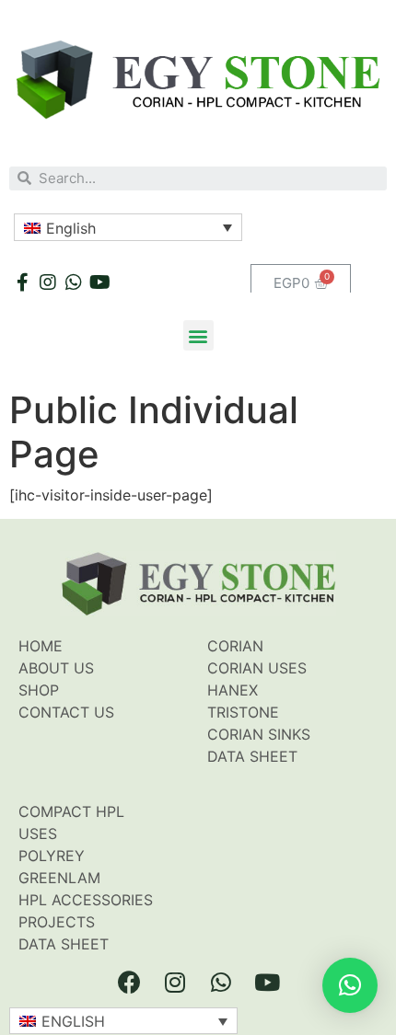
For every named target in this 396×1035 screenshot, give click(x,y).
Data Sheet (252, 756)
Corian (235, 646)
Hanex (232, 690)
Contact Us (66, 712)
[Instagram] (48, 282)
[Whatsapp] (74, 282)
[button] (198, 335)
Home (40, 646)
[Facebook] (129, 983)
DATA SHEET (63, 944)
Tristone (243, 712)
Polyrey (51, 855)
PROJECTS (56, 922)
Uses (37, 833)
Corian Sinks (258, 734)
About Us (56, 668)
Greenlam (59, 877)
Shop (38, 690)
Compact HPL (71, 811)
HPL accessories (85, 900)
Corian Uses (257, 668)
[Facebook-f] (22, 282)
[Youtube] (99, 282)
